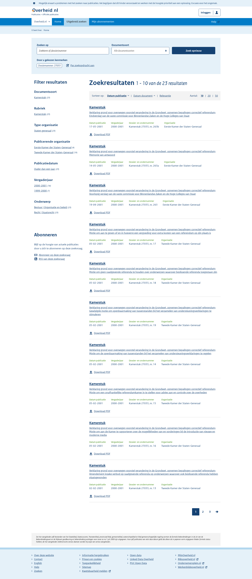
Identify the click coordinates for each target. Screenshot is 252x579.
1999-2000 (40, 190)
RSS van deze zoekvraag (52, 259)
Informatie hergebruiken (95, 555)
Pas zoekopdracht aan (82, 65)
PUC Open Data (138, 563)
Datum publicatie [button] (116, 95)
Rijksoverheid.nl (186, 559)
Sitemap (86, 567)
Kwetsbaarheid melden (94, 571)
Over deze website (44, 555)
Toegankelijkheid (91, 563)
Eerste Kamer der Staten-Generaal (52, 147)
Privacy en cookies (92, 559)
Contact (38, 559)
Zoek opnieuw (194, 50)
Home (58, 21)
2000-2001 (40, 185)
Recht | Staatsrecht (44, 212)
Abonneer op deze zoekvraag (54, 255)
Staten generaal (42, 130)
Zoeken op (42, 45)
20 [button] (209, 95)
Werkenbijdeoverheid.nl (191, 567)
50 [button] (216, 95)
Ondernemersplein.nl (189, 563)
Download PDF (102, 134)
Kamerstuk (40, 97)
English (38, 563)
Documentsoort (120, 45)
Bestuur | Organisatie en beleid (50, 207)
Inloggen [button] (206, 12)
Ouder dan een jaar (44, 169)
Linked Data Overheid (142, 559)
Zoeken (38, 571)
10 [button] (202, 95)
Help (36, 567)
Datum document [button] (143, 95)
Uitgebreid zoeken (76, 21)
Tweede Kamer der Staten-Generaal (53, 152)
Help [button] (213, 21)
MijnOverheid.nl (186, 555)
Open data (135, 555)
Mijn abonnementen (103, 21)
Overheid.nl (40, 22)
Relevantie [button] (165, 95)
